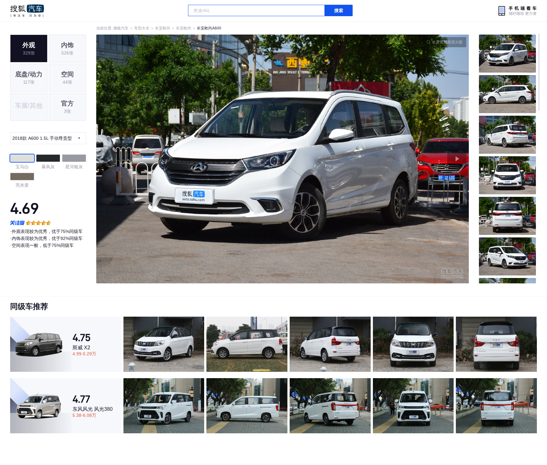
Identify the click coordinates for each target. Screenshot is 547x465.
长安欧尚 (162, 28)
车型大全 (141, 28)
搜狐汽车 (27, 10)
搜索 (338, 10)
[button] (189, 159)
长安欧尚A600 (209, 28)
